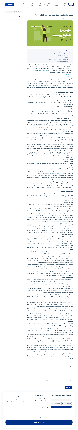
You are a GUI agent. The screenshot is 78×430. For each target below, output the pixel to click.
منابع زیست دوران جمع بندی (62, 61)
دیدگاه (70, 367)
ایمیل (47, 381)
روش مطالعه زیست (44, 70)
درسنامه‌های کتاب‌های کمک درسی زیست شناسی (58, 59)
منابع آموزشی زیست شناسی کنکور (61, 56)
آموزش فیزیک (48, 4)
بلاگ (23, 3)
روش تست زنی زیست (57, 236)
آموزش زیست (64, 4)
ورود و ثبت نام (9, 4)
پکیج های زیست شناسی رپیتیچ (62, 58)
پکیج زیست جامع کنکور (56, 173)
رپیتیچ (72, 10)
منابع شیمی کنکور (69, 74)
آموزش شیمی (56, 4)
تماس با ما (45, 406)
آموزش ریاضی (40, 4)
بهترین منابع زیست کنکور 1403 (63, 52)
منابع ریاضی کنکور (69, 76)
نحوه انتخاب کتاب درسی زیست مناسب (60, 54)
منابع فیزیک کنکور (69, 78)
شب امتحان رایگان (31, 4)
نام (71, 381)
